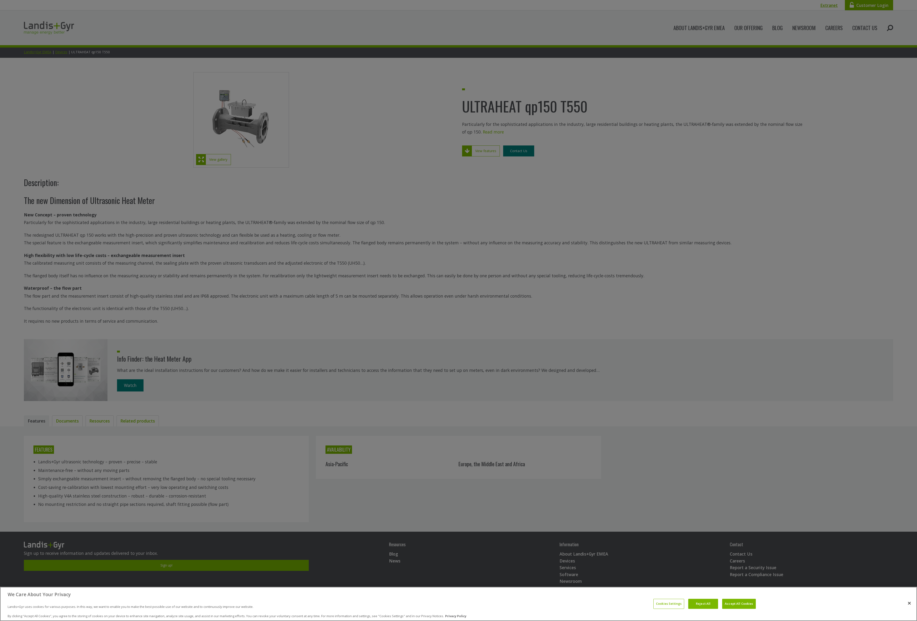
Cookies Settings (669, 604)
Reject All (703, 604)
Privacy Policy (455, 616)
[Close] (909, 603)
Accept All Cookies (739, 604)
